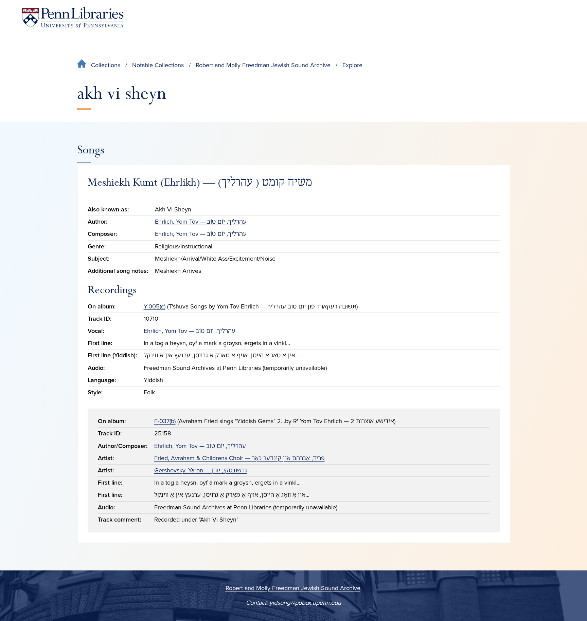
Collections (105, 65)
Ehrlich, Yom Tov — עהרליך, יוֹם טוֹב (201, 221)
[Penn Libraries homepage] (73, 18)
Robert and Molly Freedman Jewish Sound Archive (263, 65)
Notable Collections (158, 65)
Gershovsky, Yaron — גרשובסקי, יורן (200, 470)
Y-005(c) (154, 306)
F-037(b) (165, 421)
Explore (352, 65)
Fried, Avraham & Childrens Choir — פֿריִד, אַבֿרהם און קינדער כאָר (239, 458)
